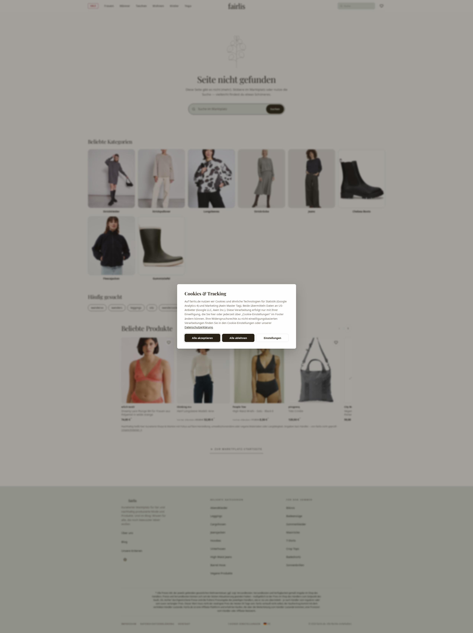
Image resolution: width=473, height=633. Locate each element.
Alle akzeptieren (202, 338)
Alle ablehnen (238, 338)
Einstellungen (272, 338)
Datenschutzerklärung (199, 327)
